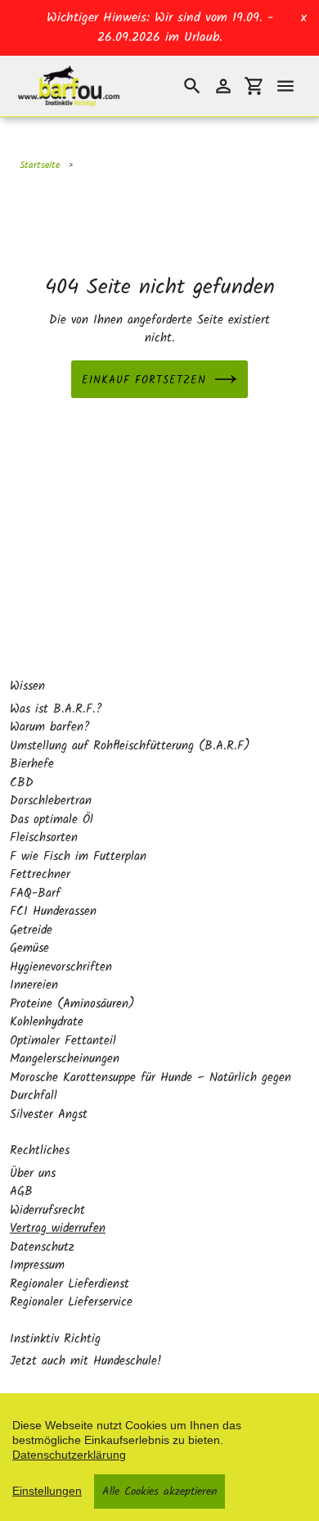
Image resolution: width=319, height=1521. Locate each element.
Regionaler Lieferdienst (69, 1284)
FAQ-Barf (35, 893)
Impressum (37, 1265)
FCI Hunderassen (53, 911)
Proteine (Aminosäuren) (72, 1004)
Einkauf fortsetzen (144, 380)
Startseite (40, 165)
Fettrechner (40, 875)
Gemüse (29, 948)
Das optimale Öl (51, 820)
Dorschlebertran (51, 801)
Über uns (33, 1174)
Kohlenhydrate (46, 1022)
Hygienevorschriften (61, 967)
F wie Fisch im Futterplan (78, 857)
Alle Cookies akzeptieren (159, 1492)
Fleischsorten (44, 838)
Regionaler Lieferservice (71, 1302)
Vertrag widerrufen (58, 1228)
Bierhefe (32, 764)
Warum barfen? (50, 727)
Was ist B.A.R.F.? (56, 709)
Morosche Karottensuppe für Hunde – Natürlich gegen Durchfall (150, 1087)
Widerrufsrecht (47, 1210)
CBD (22, 783)
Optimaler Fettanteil (63, 1041)
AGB (21, 1192)
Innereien (34, 985)
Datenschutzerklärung (69, 1454)
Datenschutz (42, 1247)
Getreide (31, 930)
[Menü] (285, 86)
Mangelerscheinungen (64, 1059)
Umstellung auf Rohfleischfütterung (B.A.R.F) (130, 746)
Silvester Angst (49, 1115)
